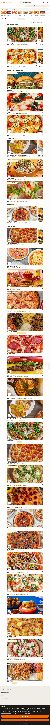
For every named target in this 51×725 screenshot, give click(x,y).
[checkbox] (3, 13)
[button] (6, 2)
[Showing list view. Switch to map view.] (49, 9)
